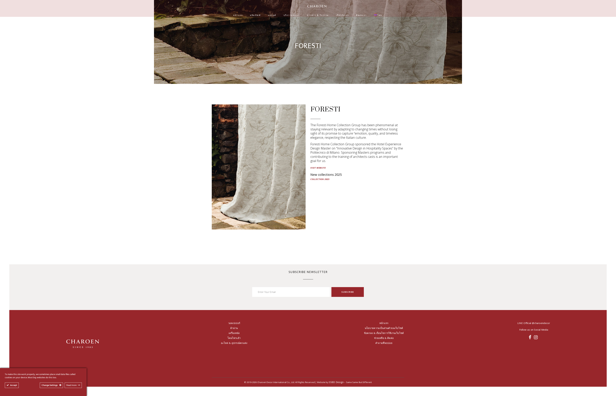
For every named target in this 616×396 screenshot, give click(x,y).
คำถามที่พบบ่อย (383, 343)
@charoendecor (541, 323)
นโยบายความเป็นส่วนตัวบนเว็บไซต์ (384, 328)
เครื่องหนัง (234, 333)
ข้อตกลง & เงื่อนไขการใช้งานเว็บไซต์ (384, 333)
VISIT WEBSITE (318, 167)
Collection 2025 (319, 179)
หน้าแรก (384, 323)
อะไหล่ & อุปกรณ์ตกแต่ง (234, 343)
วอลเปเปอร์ (234, 323)
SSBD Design (336, 382)
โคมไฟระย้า (234, 338)
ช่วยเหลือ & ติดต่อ (384, 338)
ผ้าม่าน (234, 328)
